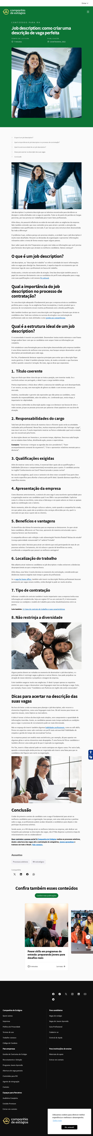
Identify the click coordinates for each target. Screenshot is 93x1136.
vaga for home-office (23, 579)
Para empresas (9, 1048)
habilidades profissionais (54, 727)
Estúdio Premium (9, 1104)
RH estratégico (38, 862)
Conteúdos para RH (10, 1076)
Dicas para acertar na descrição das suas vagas (29, 152)
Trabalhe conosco (9, 1038)
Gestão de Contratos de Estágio (15, 1054)
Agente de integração (11, 1082)
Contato (6, 1087)
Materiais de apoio (56, 1054)
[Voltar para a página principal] (15, 1121)
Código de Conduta (10, 1043)
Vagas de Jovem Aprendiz (59, 1021)
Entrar (84, 3)
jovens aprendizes (67, 842)
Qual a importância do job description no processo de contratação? (37, 142)
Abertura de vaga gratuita (13, 1071)
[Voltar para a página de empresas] (14, 12)
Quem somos (8, 1016)
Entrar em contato (56, 1060)
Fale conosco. (37, 845)
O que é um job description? (23, 137)
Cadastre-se (54, 1032)
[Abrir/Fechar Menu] (88, 12)
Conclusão (18, 157)
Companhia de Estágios (47, 839)
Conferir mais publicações (46, 895)
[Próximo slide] (88, 937)
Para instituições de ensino (60, 1048)
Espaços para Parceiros (12, 1092)
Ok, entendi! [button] (69, 1127)
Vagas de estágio (55, 1016)
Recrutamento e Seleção (12, 1060)
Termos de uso (8, 1032)
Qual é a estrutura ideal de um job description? (30, 147)
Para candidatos (56, 1010)
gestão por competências (55, 318)
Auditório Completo (10, 1098)
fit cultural (44, 278)
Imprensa (6, 1021)
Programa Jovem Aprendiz (13, 1065)
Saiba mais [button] (57, 1121)
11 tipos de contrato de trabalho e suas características (44, 609)
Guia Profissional (55, 1027)
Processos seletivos (20, 862)
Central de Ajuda (55, 1038)
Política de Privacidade (11, 1027)
